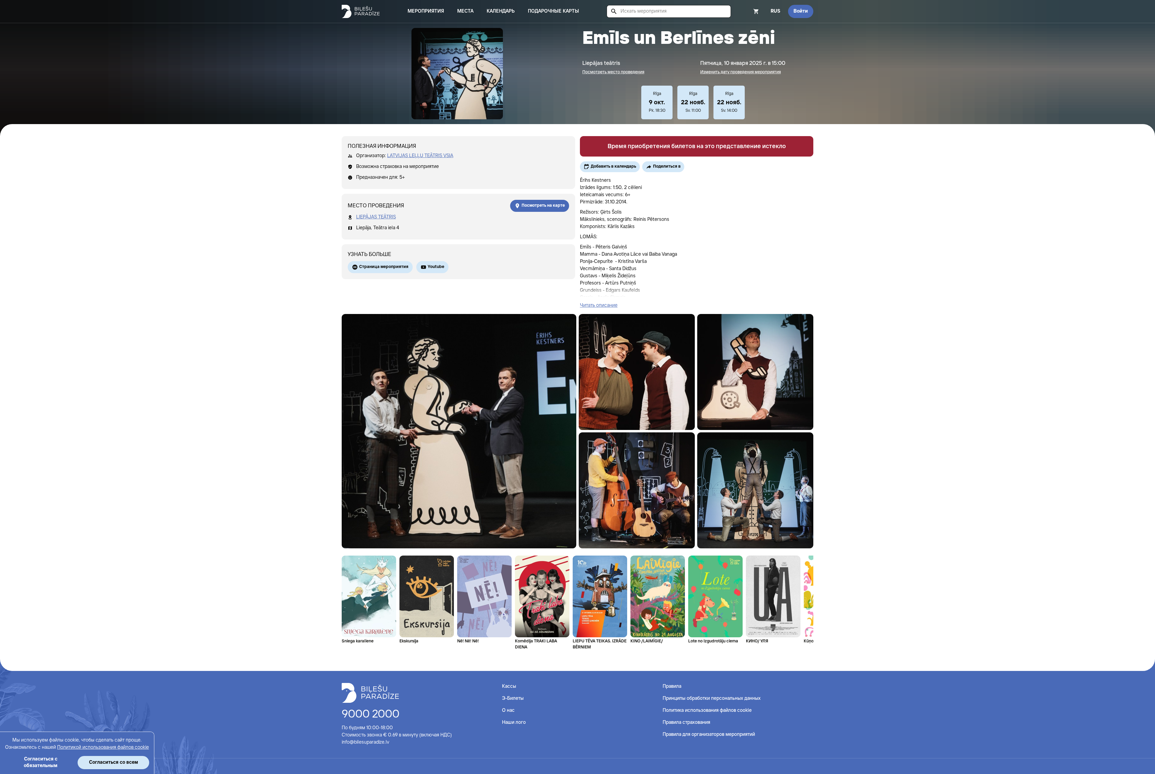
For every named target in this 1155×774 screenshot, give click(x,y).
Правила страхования (686, 722)
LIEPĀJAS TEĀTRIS (376, 217)
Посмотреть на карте (543, 205)
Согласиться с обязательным (40, 762)
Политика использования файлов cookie (707, 710)
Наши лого (514, 722)
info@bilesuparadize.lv (365, 742)
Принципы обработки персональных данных (712, 698)
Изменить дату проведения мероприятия (740, 72)
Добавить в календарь (613, 166)
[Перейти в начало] (370, 693)
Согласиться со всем (113, 762)
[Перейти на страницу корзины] (748, 11)
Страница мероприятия (383, 267)
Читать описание (599, 305)
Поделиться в (667, 166)
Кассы (509, 686)
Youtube (436, 267)
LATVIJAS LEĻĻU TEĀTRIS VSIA (420, 156)
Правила (672, 686)
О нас (508, 710)
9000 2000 (370, 714)
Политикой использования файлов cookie (103, 747)
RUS (775, 11)
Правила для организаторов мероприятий (709, 734)
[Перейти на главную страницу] (361, 11)
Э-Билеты (513, 698)
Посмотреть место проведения (613, 72)
